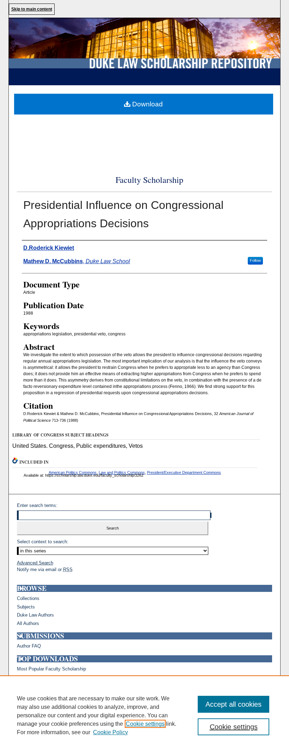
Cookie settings (145, 724)
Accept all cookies (233, 704)
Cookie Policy (110, 732)
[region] (144, 715)
